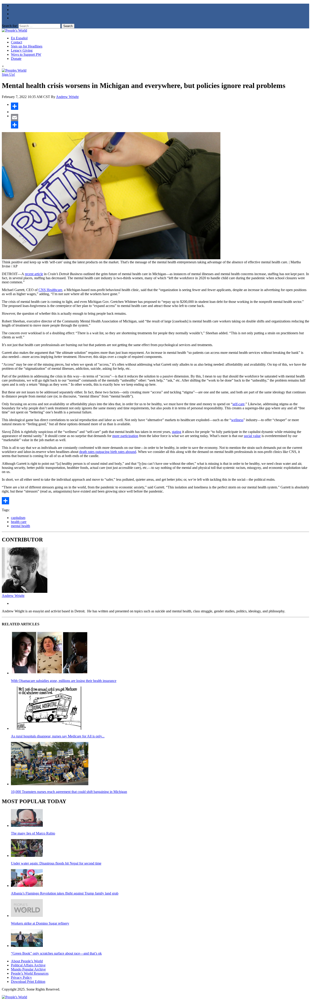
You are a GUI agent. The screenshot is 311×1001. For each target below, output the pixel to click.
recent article (34, 274)
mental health (20, 526)
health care (18, 522)
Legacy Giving (22, 50)
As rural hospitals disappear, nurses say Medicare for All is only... (58, 736)
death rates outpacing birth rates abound (107, 452)
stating (176, 432)
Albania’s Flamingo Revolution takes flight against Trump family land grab (64, 893)
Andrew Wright (67, 97)
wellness (237, 420)
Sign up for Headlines (26, 46)
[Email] (160, 117)
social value (252, 436)
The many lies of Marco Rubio (33, 833)
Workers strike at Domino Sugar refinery (40, 923)
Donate (16, 58)
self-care (238, 404)
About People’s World (27, 961)
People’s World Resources (29, 973)
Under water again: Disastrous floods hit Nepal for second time (56, 863)
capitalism (18, 518)
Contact (16, 42)
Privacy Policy (21, 977)
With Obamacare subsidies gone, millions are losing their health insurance (63, 681)
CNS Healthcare (50, 290)
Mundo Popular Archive (28, 969)
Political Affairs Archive (28, 965)
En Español (19, 38)
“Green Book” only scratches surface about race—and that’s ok (56, 953)
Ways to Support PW (26, 54)
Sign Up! (8, 74)
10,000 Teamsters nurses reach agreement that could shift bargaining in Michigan (69, 792)
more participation (125, 436)
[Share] (160, 106)
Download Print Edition (28, 981)
